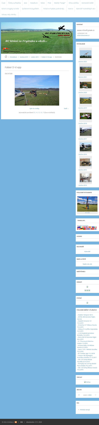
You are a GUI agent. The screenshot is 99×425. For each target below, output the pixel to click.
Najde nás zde (87, 264)
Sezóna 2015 (83, 170)
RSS (21, 422)
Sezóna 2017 (83, 139)
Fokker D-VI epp (46, 57)
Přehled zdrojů (85, 410)
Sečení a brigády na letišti (10, 9)
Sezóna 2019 (83, 108)
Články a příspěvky (14, 3)
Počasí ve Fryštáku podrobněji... (54, 9)
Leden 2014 (35, 57)
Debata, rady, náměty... (9, 14)
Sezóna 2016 (83, 154)
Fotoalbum (34, 3)
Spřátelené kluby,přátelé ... (31, 9)
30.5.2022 (87, 212)
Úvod (3, 3)
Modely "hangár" (60, 3)
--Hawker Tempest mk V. (85, 315)
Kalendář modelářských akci (85, 9)
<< (79, 395)
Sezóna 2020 (83, 92)
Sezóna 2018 (83, 123)
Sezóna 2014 (24, 57)
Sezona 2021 (83, 77)
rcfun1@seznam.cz (83, 35)
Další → (66, 108)
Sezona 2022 (83, 61)
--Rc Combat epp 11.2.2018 (86, 353)
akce (25, 3)
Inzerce (70, 9)
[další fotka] (66, 90)
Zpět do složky (34, 108)
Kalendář (87, 251)
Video (43, 3)
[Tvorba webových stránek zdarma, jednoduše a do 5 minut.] (16, 422)
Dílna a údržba (74, 3)
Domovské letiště (87, 3)
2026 (89, 395)
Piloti (49, 3)
